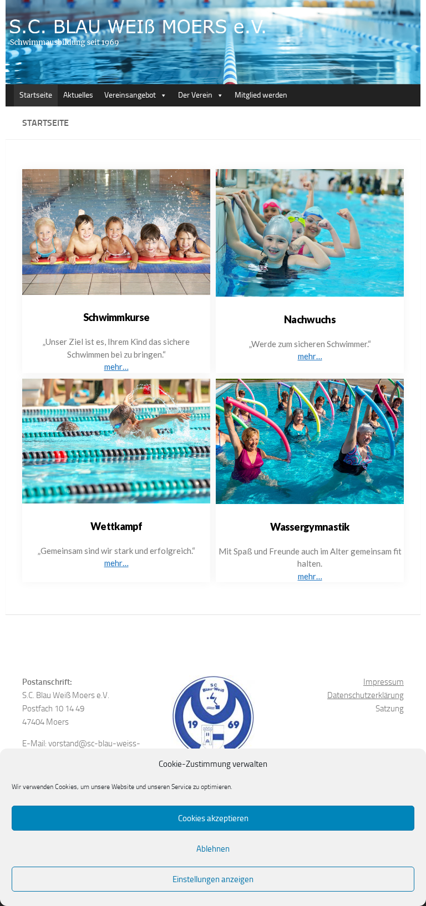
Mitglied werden (261, 95)
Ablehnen (213, 849)
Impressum (383, 682)
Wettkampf (116, 526)
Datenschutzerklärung (365, 695)
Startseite (35, 95)
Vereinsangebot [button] (130, 95)
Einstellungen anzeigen (213, 879)
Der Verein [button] (195, 95)
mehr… (116, 366)
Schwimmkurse (116, 317)
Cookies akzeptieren (213, 818)
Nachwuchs (310, 319)
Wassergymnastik (309, 527)
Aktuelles (78, 95)
